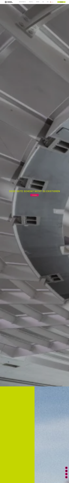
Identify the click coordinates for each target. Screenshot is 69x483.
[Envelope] (66, 468)
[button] (22, 1)
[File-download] (66, 477)
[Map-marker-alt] (66, 474)
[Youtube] (66, 471)
